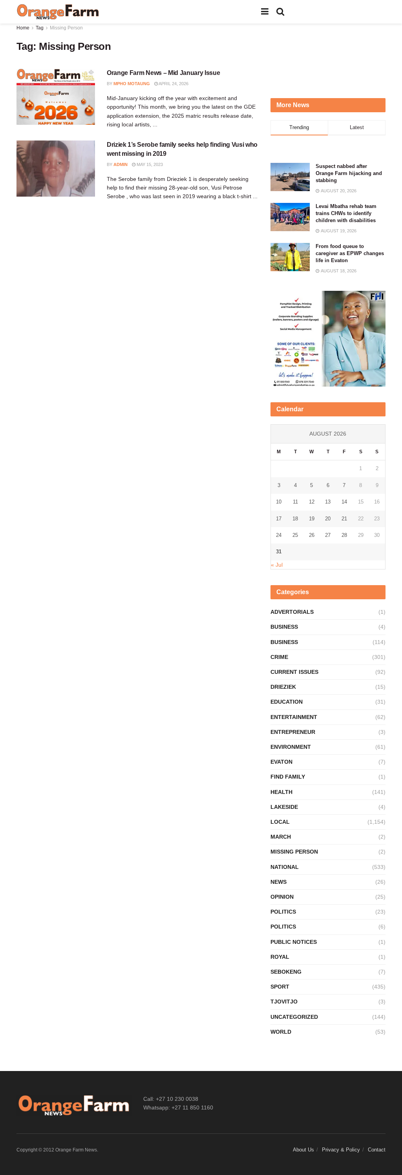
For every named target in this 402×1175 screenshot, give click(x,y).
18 (295, 519)
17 (278, 519)
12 (311, 502)
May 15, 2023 (149, 164)
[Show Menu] (265, 12)
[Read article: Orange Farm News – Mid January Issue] (55, 97)
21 (344, 519)
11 (295, 502)
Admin (120, 164)
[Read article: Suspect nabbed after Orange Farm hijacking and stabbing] (290, 177)
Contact (377, 1150)
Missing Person (66, 28)
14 (344, 502)
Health (281, 792)
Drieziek (283, 687)
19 (311, 519)
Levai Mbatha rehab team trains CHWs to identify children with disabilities (346, 213)
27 (328, 535)
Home (22, 28)
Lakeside (284, 807)
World (280, 1032)
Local (280, 822)
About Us (303, 1150)
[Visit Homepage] (58, 12)
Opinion (282, 897)
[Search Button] (280, 12)
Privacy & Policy (341, 1150)
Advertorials (292, 612)
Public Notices (293, 942)
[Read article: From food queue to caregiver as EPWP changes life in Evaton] (290, 257)
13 (328, 502)
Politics (283, 912)
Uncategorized (294, 1017)
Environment (290, 747)
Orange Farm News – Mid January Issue (163, 72)
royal (279, 957)
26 (311, 535)
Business (284, 627)
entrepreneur (292, 732)
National (284, 867)
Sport (279, 986)
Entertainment (293, 717)
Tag (40, 28)
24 (278, 535)
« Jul (277, 565)
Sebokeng (286, 972)
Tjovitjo (284, 1001)
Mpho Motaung (131, 83)
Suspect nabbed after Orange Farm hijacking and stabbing (349, 173)
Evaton (281, 762)
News (278, 882)
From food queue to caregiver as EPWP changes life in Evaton (350, 253)
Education (286, 702)
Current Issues (294, 672)
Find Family (287, 777)
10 (278, 502)
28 (344, 535)
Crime (279, 657)
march (280, 837)
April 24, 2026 (173, 83)
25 (295, 535)
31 (278, 552)
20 (328, 519)
